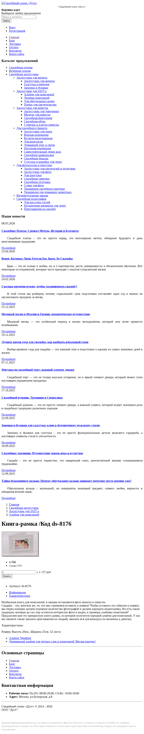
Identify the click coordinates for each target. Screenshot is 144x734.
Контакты (15, 50)
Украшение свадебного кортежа (44, 188)
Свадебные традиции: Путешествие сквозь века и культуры (42, 453)
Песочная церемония (37, 148)
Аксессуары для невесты (32, 107)
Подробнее (9, 247)
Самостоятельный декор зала (42, 151)
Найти (6, 20)
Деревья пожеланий (37, 97)
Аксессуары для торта (38, 131)
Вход (12, 27)
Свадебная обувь (34, 121)
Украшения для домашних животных (48, 192)
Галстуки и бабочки (37, 84)
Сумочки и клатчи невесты (41, 124)
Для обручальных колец (39, 101)
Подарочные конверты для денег (45, 205)
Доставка (15, 43)
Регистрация (17, 30)
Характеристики (19, 595)
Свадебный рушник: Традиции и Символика (32, 397)
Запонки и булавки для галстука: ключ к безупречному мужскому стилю (51, 425)
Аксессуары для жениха (31, 77)
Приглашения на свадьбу (40, 209)
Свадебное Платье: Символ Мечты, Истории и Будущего (40, 230)
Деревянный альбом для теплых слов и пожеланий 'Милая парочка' (52, 641)
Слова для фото (34, 185)
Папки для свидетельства (40, 104)
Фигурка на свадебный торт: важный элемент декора (38, 369)
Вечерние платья (20, 70)
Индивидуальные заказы (32, 195)
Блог (12, 40)
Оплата (13, 47)
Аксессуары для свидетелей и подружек (49, 168)
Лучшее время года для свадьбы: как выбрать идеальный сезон (45, 342)
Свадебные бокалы (36, 158)
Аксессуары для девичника (41, 111)
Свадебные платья (20, 67)
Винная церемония (36, 134)
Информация (17, 592)
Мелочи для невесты (37, 114)
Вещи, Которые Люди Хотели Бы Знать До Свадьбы (37, 258)
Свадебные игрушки (37, 182)
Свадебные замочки (37, 178)
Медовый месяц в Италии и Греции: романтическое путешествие (46, 314)
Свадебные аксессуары (23, 74)
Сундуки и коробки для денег (43, 161)
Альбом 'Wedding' (20, 638)
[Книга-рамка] (20, 555)
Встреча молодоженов (38, 138)
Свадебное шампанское (39, 155)
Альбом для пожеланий (39, 94)
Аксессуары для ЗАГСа (31, 91)
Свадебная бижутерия (38, 118)
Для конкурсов (33, 141)
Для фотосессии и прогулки (34, 165)
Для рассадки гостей (37, 202)
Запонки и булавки (36, 87)
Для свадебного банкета (31, 128)
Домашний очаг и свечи (39, 145)
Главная (14, 37)
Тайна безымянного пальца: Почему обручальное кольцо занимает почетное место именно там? (66, 480)
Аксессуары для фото (37, 171)
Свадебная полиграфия (31, 198)
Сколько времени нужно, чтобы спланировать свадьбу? (39, 286)
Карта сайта (16, 54)
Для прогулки (33, 175)
